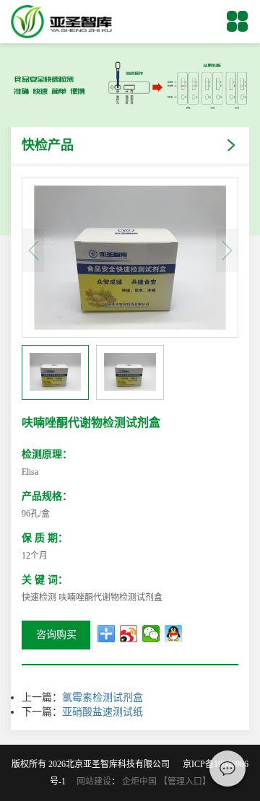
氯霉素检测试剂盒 (102, 697)
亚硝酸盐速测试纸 (102, 711)
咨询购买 (56, 634)
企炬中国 (139, 781)
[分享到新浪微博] (129, 633)
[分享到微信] (151, 633)
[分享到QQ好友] (174, 633)
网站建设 (94, 781)
